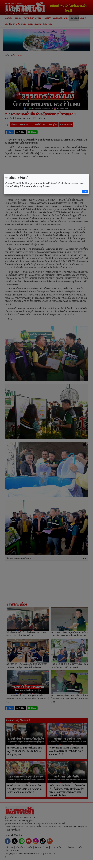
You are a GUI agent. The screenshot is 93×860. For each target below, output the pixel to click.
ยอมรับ (85, 191)
